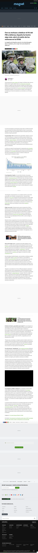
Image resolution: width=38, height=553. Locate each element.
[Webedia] (36, 0)
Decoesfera (4, 537)
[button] (11, 78)
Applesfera (3, 529)
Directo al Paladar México (26, 545)
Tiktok (22, 494)
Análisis (15, 506)
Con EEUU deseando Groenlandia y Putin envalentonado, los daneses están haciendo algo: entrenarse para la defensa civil (25, 320)
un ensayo (28, 390)
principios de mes (12, 178)
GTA (31, 26)
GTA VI (19, 26)
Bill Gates (4, 26)
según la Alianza (13, 139)
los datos (15, 257)
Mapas (2, 8)
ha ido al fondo (8, 334)
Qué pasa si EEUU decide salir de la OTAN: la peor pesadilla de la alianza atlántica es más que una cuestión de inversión (24, 238)
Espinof (17, 527)
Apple (3, 510)
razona (25, 344)
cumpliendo (7, 253)
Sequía (8, 26)
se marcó (7, 246)
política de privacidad (14, 489)
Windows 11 (27, 511)
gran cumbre (15, 82)
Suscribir (17, 487)
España (14, 186)
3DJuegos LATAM (11, 544)
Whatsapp (28, 26)
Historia (14, 8)
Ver (19, 447)
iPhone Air (15, 26)
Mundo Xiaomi (4, 532)
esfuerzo (14, 252)
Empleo (15, 511)
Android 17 (25, 481)
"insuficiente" (22, 249)
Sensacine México (19, 544)
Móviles (3, 508)
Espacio (27, 506)
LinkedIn (20, 494)
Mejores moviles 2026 (13, 481)
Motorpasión (32, 526)
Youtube (11, 494)
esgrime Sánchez (15, 273)
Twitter (34, 8)
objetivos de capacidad (17, 214)
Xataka (3, 526)
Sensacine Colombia (17, 546)
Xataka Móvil (4, 527)
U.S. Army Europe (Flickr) (14, 415)
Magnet (19, 4)
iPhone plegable (20, 481)
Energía (15, 508)
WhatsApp (6, 494)
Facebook (36, 8)
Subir (33, 522)
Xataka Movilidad (28, 508)
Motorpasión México (32, 545)
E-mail (17, 48)
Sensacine (17, 526)
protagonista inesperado (25, 83)
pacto (21, 88)
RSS (17, 494)
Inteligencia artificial (29, 510)
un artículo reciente (24, 348)
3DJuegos (10, 526)
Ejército (22, 422)
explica (27, 225)
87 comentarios (8, 48)
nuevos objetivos (13, 182)
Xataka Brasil (4, 545)
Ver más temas (4, 514)
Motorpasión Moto (33, 527)
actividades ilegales (9, 406)
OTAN (22, 415)
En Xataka (19, 235)
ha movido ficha (12, 259)
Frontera (24, 26)
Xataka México (4, 544)
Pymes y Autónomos (11, 538)
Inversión (18, 422)
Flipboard (15, 48)
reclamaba (30, 148)
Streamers (6, 8)
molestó (26, 203)
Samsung (15, 510)
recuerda (15, 405)
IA (21, 26)
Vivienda (10, 8)
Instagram (13, 494)
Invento (11, 26)
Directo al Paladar (26, 526)
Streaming (3, 506)
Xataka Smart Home (4, 531)
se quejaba (13, 151)
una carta (12, 197)
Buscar (34, 518)
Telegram (15, 494)
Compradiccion (4, 538)
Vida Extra (10, 527)
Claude (29, 481)
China (3, 511)
